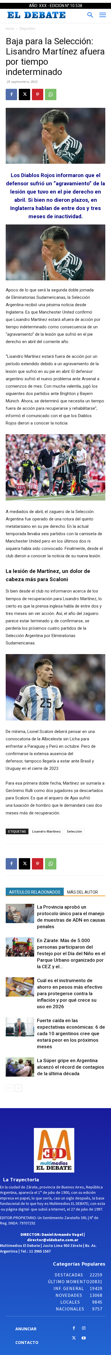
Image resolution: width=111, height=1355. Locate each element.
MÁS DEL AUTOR (82, 892)
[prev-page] (9, 1088)
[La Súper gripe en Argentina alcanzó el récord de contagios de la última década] (20, 1067)
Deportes (27, 28)
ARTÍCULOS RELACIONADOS (34, 892)
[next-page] (18, 1088)
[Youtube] (83, 1338)
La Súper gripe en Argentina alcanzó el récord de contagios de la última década (70, 1067)
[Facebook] (11, 94)
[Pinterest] (37, 94)
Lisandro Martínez (46, 831)
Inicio (10, 28)
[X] (24, 94)
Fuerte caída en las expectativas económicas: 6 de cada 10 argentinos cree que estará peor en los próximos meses (71, 1033)
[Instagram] (83, 1328)
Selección (74, 831)
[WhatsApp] (50, 94)
